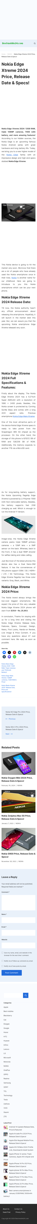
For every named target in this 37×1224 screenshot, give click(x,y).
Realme (6, 1079)
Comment (6, 892)
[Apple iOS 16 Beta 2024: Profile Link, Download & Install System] (6, 1148)
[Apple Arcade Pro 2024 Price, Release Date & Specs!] (6, 1134)
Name (4, 914)
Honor (6, 1032)
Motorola (7, 1062)
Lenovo (6, 1049)
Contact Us (18, 1209)
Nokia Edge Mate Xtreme (24, 416)
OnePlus (7, 1070)
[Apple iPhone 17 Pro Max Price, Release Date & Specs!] (6, 1178)
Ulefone (7, 1104)
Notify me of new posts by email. (15, 966)
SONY (6, 1087)
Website (4, 939)
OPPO (6, 1074)
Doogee (6, 1024)
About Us (6, 1209)
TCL (5, 1091)
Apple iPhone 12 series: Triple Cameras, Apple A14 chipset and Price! (19, 1157)
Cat (5, 1020)
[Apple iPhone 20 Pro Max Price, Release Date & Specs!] (6, 1184)
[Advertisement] (18, 18)
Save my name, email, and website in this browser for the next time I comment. (18, 954)
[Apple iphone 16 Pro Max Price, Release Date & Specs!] (6, 1171)
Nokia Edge (12, 155)
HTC (5, 1037)
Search (25, 995)
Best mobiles (8, 1011)
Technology (8, 1095)
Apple (6, 1007)
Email (4, 927)
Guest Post (6, 1212)
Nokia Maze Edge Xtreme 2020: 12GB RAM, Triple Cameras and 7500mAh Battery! (9, 668)
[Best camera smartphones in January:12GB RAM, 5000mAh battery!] (6, 1191)
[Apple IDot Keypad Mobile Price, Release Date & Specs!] (6, 1141)
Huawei (6, 1041)
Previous (12, 719)
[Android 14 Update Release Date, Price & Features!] (6, 1127)
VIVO (5, 1108)
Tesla (6, 1100)
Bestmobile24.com (12, 43)
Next (7, 734)
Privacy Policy (20, 1212)
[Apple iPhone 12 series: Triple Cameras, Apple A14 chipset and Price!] (6, 1155)
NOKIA (19, 785)
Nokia (14, 278)
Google (6, 1028)
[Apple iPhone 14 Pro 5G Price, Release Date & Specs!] (6, 1164)
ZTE (5, 1117)
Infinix (6, 1045)
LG (5, 1053)
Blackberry (8, 1016)
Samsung (7, 1083)
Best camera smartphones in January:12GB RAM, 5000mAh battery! (18, 1193)
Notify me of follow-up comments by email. (18, 961)
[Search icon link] (34, 43)
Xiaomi (6, 1112)
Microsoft (7, 1058)
